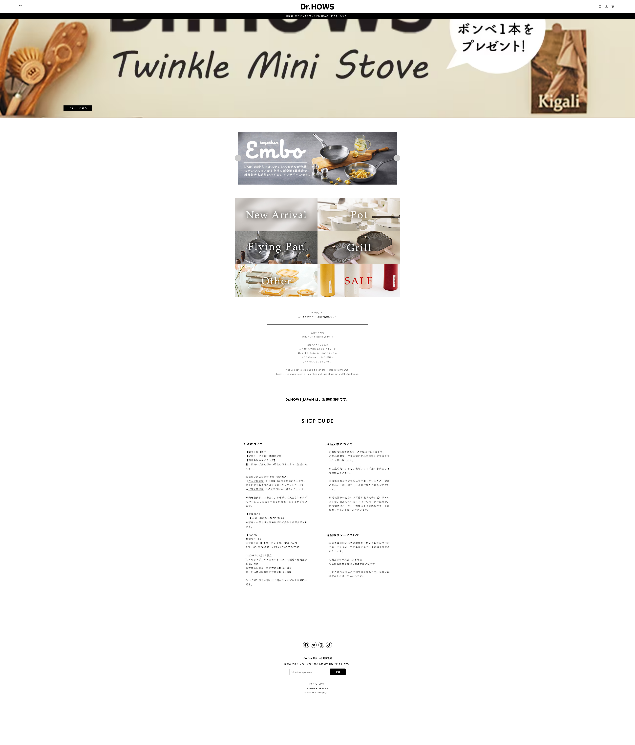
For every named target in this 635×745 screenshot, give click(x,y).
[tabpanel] (317, 68)
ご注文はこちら (77, 108)
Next (397, 158)
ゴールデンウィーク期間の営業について (317, 316)
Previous (238, 158)
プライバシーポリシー (317, 684)
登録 (338, 671)
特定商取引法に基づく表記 (317, 688)
